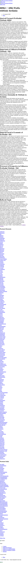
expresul (2, 410)
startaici (1, 373)
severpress (2, 366)
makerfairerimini (3, 504)
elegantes (2, 408)
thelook (1, 380)
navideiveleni (3, 512)
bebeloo (2, 244)
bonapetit (2, 253)
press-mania (2, 352)
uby (1, 390)
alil (0, 234)
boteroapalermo (3, 472)
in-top (1, 314)
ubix (1, 388)
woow (1, 399)
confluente (2, 269)
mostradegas (3, 509)
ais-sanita (2, 464)
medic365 (2, 448)
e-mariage (2, 406)
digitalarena (2, 277)
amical (1, 403)
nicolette (2, 342)
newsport (2, 447)
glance (1, 299)
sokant (1, 370)
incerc (1, 316)
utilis (1, 391)
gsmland (2, 305)
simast (1, 526)
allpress (1, 235)
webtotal (2, 397)
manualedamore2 (4, 505)
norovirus (2, 343)
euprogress (2, 491)
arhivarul (2, 239)
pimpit (1, 520)
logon (1, 330)
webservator (3, 395)
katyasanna (2, 500)
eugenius (2, 490)
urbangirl (2, 439)
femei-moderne (3, 412)
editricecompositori (4, 486)
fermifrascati (3, 492)
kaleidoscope (3, 323)
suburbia (2, 379)
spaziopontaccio (3, 529)
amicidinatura (3, 465)
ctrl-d (1, 270)
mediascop (2, 334)
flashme (2, 292)
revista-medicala (3, 449)
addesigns (2, 231)
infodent (2, 452)
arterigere (2, 468)
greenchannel (3, 304)
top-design (2, 384)
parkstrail (2, 517)
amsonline (2, 238)
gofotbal (2, 300)
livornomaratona (3, 503)
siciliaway (2, 525)
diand (1, 275)
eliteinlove (2, 409)
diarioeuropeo (3, 483)
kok (1, 325)
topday (1, 427)
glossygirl (2, 443)
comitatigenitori (3, 478)
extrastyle (2, 288)
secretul (1, 361)
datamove (2, 481)
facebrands (2, 290)
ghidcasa (2, 297)
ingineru (2, 321)
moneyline (2, 335)
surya (1, 530)
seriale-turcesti (3, 365)
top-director (2, 425)
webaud (2, 535)
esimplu (2, 284)
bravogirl (2, 256)
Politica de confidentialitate (9, 549)
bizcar (1, 247)
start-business (3, 371)
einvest (1, 282)
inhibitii (1, 322)
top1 (1, 386)
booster (1, 255)
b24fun (1, 404)
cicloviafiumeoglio (4, 476)
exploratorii (2, 287)
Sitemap (5, 551)
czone (1, 274)
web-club (2, 393)
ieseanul (2, 310)
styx (1, 378)
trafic (1, 436)
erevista (1, 283)
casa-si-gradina (3, 259)
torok (1, 387)
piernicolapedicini (4, 518)
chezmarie (2, 264)
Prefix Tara (2, 2)
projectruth (2, 355)
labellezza (2, 441)
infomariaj (2, 318)
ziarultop (2, 432)
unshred (2, 534)
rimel (1, 360)
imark (1, 313)
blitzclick (2, 249)
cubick (1, 272)
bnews (1, 252)
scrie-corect (2, 456)
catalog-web (3, 260)
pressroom (2, 353)
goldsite (2, 303)
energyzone (2, 487)
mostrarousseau (3, 511)
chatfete (2, 262)
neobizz (2, 340)
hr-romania (2, 308)
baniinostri (2, 405)
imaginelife (2, 312)
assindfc (2, 469)
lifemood (2, 445)
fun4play (2, 295)
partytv (1, 348)
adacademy (2, 400)
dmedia (1, 279)
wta (1, 430)
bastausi (2, 470)
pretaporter (2, 419)
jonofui (1, 499)
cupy (1, 273)
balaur (1, 243)
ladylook (2, 327)
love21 (1, 331)
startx (1, 374)
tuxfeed (1, 533)
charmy (1, 261)
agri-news (2, 233)
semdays (2, 421)
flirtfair (1, 494)
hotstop (1, 307)
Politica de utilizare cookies (9, 550)
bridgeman (2, 257)
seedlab (1, 524)
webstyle (2, 396)
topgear (1, 428)
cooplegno (2, 479)
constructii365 (3, 454)
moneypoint (2, 336)
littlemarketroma (3, 502)
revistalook (2, 358)
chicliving (2, 444)
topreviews (2, 458)
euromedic (2, 286)
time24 (1, 383)
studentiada (2, 377)
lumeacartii (2, 332)
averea (1, 242)
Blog (4, 15)
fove (1, 294)
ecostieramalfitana (4, 485)
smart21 (2, 369)
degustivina (2, 482)
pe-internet (2, 349)
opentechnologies (4, 515)
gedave (1, 414)
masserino (2, 507)
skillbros (2, 527)
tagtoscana (2, 531)
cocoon (1, 268)
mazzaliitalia (3, 508)
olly (1, 347)
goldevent (2, 301)
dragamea (2, 281)
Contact (4, 546)
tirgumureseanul (3, 422)
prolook (2, 356)
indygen (2, 317)
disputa (1, 278)
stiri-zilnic (2, 375)
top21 (1, 426)
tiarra (1, 382)
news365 (2, 418)
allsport (1, 237)
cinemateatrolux (3, 477)
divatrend (2, 440)
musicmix (2, 339)
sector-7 (2, 362)
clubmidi (2, 266)
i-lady (1, 309)
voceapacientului (4, 392)
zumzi (1, 435)
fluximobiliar (3, 413)
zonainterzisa (3, 434)
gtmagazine (2, 495)
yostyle (1, 431)
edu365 (1, 457)
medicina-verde (3, 451)
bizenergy (2, 248)
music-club (2, 338)
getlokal (2, 416)
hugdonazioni (3, 496)
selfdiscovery (3, 364)
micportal (2, 417)
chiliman (2, 265)
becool (1, 246)
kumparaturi (2, 326)
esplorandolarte (3, 489)
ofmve (1, 513)
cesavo (1, 474)
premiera (2, 351)
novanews (2, 344)
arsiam (1, 467)
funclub (1, 296)
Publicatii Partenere (7, 547)
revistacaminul (3, 357)
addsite (1, 401)
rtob (1, 521)
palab (1, 516)
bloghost (2, 251)
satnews (2, 522)
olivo (1, 345)
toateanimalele (3, 423)
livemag (2, 329)
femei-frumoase (3, 291)
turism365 (2, 453)
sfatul (1, 368)
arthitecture (2, 240)
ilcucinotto (2, 498)
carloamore (2, 473)
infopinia (2, 320)
